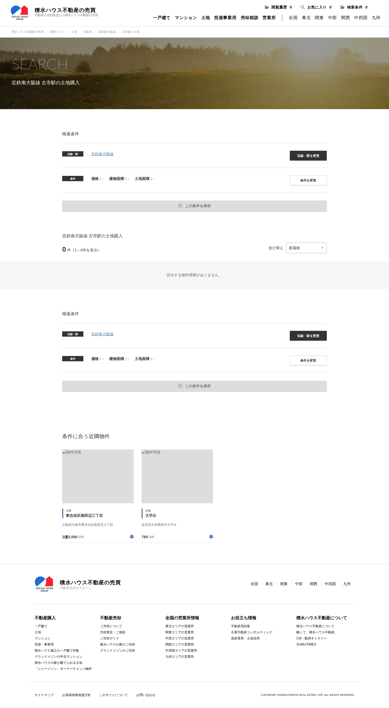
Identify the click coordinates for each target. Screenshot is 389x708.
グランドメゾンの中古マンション (58, 656)
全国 (293, 17)
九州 (376, 17)
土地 (205, 17)
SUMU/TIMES (306, 644)
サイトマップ (44, 695)
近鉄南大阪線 (107, 31)
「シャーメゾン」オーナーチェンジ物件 (63, 669)
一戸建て (162, 17)
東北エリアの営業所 (179, 626)
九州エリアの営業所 (179, 656)
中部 (332, 17)
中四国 (360, 17)
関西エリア (57, 31)
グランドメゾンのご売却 (117, 650)
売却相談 (250, 17)
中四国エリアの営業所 (181, 650)
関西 (345, 17)
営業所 (269, 17)
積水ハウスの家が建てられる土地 (58, 663)
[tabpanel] (98, 495)
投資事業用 (225, 17)
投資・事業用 (44, 644)
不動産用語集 (240, 626)
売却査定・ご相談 (112, 632)
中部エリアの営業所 (179, 638)
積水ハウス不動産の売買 (28, 31)
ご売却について (111, 626)
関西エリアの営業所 (179, 644)
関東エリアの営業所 (179, 632)
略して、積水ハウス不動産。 (317, 632)
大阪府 (87, 31)
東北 (306, 17)
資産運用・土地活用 (245, 638)
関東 (319, 17)
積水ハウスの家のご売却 (117, 644)
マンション (186, 17)
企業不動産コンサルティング (251, 632)
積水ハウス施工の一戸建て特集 (57, 650)
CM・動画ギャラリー (311, 638)
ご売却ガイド (109, 638)
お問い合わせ (145, 695)
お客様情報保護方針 (76, 695)
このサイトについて (113, 695)
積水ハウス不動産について (315, 626)
